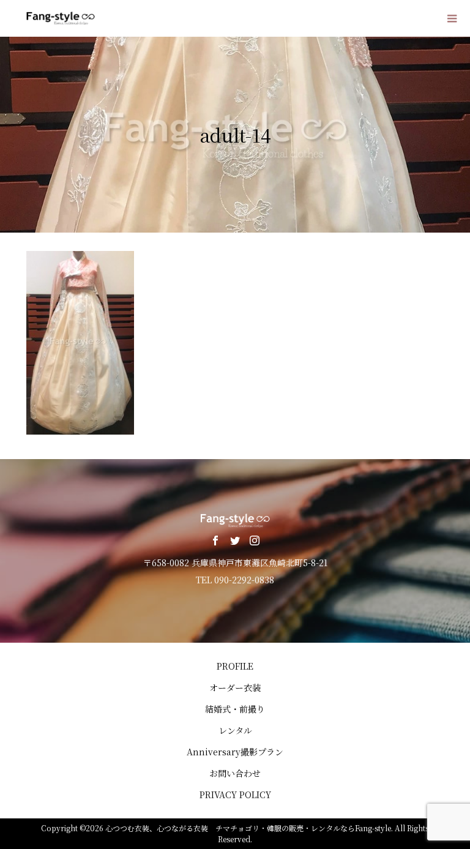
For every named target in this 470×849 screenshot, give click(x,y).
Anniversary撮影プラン (235, 752)
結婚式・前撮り (235, 709)
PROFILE (235, 666)
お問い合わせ (235, 773)
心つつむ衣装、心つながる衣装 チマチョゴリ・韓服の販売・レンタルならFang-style (248, 828)
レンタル (235, 730)
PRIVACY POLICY (235, 794)
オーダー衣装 (235, 687)
